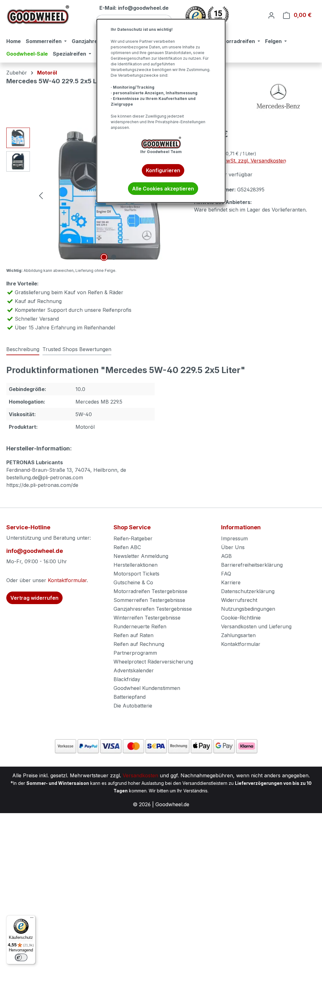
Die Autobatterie (133, 705)
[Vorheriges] (41, 195)
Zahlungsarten (238, 635)
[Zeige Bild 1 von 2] (103, 257)
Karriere (231, 582)
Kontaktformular (67, 580)
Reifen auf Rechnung (139, 644)
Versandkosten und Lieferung (256, 626)
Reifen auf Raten (133, 635)
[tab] (22, 349)
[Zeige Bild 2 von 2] (113, 257)
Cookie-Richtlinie (241, 617)
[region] (94, 195)
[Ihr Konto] (271, 15)
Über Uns (233, 547)
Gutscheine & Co (133, 582)
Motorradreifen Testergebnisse (150, 591)
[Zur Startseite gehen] (37, 15)
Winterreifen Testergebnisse (147, 617)
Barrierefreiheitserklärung (252, 565)
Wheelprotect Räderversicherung (153, 661)
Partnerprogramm (135, 653)
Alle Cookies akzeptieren (163, 188)
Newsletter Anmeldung (141, 556)
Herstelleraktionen (136, 565)
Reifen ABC (127, 547)
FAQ (226, 573)
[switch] (21, 957)
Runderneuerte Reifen (140, 626)
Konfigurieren (163, 170)
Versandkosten (140, 775)
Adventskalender (134, 670)
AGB (226, 556)
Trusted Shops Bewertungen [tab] (76, 349)
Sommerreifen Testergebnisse (149, 600)
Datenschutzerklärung (248, 591)
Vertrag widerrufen (34, 598)
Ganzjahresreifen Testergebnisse (153, 609)
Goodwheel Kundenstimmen (147, 688)
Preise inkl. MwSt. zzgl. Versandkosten (240, 160)
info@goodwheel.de (34, 551)
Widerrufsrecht (239, 600)
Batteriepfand (130, 697)
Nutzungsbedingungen (248, 609)
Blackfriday (127, 679)
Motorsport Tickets (136, 573)
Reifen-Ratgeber (133, 538)
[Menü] (32, 919)
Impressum (234, 538)
